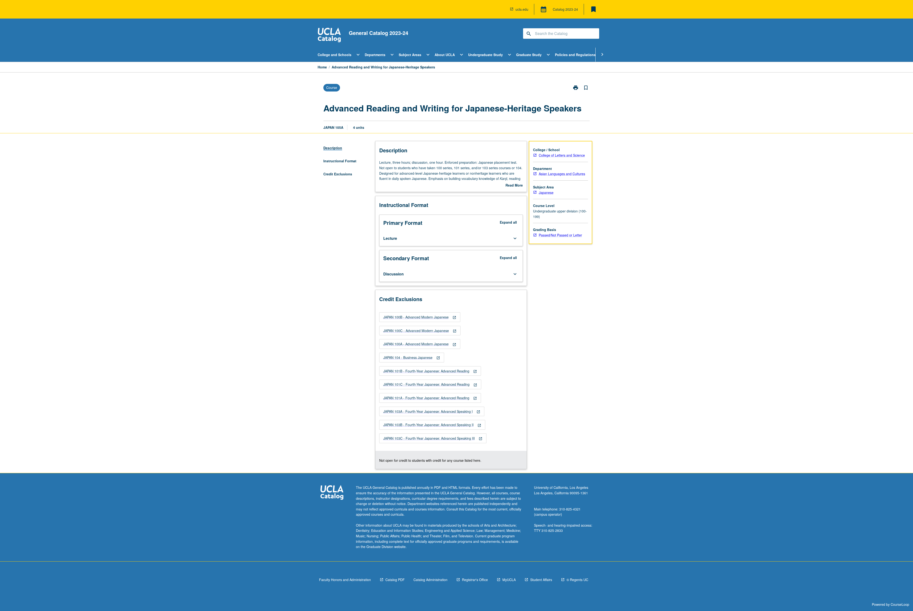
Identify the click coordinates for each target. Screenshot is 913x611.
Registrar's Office (475, 579)
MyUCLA (509, 579)
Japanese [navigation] (546, 192)
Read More (514, 185)
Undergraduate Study (485, 54)
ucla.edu (521, 9)
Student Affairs (541, 579)
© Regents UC (577, 579)
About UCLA (445, 54)
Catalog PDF (395, 579)
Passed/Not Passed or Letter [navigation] (560, 235)
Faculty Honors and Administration (345, 579)
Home (322, 67)
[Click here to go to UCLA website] (332, 493)
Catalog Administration (430, 579)
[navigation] (419, 317)
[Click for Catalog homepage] (329, 35)
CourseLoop (900, 604)
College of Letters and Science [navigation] (562, 155)
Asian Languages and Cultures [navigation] (562, 173)
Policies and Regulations (575, 54)
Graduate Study (529, 54)
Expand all (508, 222)
